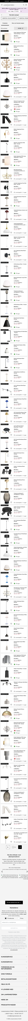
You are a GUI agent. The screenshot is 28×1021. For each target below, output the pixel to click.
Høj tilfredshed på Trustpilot (17, 1)
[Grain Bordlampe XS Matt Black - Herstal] (14, 336)
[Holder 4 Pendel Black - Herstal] (14, 824)
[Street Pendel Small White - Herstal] (14, 646)
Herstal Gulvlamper (9, 18)
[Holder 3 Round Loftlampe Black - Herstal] (14, 511)
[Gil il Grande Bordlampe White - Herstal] (14, 619)
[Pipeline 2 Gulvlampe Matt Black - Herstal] (14, 147)
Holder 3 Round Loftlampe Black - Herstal (19, 507)
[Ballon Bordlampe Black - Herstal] (14, 363)
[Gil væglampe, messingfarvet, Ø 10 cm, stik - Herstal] (14, 837)
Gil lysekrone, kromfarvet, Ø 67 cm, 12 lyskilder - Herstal (20, 588)
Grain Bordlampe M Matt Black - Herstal (20, 534)
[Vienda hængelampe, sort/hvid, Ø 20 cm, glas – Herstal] (14, 552)
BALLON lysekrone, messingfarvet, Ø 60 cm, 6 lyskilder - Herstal (19, 170)
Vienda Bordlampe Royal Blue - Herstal (20, 399)
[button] (11, 41)
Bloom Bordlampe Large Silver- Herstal (20, 278)
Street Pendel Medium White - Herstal (20, 696)
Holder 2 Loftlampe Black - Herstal (19, 467)
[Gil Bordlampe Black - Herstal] (14, 269)
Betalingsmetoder (9, 979)
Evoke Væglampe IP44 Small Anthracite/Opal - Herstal (20, 33)
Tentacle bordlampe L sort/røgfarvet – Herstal (19, 291)
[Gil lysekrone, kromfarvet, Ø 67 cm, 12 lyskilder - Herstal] (14, 592)
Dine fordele (6, 974)
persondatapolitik (14, 949)
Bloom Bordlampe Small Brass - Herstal (20, 561)
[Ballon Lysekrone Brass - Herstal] (14, 50)
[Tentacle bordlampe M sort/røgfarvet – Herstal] (14, 498)
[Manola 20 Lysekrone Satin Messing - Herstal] (14, 64)
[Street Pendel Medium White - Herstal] (14, 700)
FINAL (13, 11)
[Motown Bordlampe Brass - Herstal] (14, 484)
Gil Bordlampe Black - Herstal (20, 264)
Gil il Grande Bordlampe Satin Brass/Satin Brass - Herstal (20, 413)
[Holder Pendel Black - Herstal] (14, 673)
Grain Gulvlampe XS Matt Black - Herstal (20, 779)
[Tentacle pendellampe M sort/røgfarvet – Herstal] (14, 797)
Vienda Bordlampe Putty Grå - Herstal (20, 197)
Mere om (4, 1000)
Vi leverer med (7, 989)
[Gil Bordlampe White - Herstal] (14, 309)
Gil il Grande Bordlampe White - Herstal (20, 615)
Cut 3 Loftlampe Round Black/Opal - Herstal (18, 426)
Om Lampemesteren (9, 994)
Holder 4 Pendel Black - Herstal (20, 819)
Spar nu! (16, 9)
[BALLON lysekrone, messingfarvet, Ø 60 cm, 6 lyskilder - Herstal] (14, 174)
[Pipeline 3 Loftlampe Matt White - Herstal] (14, 770)
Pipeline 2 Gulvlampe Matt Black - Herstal (19, 143)
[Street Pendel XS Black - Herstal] (14, 633)
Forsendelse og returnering (7, 968)
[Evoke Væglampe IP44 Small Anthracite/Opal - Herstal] (14, 37)
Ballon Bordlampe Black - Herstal (19, 359)
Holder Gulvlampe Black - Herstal (19, 602)
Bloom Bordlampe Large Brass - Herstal (20, 88)
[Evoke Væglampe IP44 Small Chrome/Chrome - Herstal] (14, 660)
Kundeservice (6, 957)
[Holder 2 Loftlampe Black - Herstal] (14, 471)
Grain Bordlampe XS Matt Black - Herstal (20, 332)
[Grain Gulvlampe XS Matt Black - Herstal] (14, 783)
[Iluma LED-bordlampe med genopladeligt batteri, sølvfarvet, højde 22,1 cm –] (14, 756)
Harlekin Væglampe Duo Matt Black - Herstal (20, 184)
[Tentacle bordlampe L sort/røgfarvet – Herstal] (14, 296)
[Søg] (24, 4)
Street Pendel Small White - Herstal (20, 642)
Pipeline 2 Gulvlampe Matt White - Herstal (19, 237)
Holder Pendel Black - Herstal (20, 668)
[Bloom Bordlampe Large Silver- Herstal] (14, 282)
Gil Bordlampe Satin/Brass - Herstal (19, 372)
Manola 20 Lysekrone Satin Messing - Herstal (19, 60)
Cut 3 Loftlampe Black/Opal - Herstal (20, 386)
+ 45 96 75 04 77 (18, 1013)
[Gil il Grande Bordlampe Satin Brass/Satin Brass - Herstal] (14, 417)
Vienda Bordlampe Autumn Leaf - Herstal (20, 210)
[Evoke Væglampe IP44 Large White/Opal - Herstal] (14, 161)
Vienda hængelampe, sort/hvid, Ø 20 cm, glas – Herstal (20, 548)
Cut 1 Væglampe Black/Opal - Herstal (20, 251)
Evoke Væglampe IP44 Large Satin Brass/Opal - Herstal (20, 738)
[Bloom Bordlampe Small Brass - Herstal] (14, 565)
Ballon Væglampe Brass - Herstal (19, 130)
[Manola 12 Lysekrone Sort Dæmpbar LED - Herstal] (14, 106)
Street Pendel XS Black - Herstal (19, 629)
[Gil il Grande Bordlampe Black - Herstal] (14, 444)
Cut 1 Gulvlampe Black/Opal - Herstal (20, 521)
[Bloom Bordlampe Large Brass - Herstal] (14, 92)
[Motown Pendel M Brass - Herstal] (14, 714)
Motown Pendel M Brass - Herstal (19, 709)
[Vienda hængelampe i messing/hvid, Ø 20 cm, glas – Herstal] (14, 228)
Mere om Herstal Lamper (18, 23)
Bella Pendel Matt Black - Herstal (19, 318)
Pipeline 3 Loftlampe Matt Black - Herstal (20, 683)
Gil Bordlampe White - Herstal (20, 304)
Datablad (18, 67)
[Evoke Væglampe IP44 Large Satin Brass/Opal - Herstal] (14, 742)
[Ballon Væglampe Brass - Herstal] (14, 134)
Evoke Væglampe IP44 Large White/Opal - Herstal (20, 157)
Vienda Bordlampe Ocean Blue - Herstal (20, 575)
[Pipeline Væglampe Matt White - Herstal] (14, 810)
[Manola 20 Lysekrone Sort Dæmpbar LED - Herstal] (14, 728)
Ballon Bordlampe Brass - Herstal (19, 453)
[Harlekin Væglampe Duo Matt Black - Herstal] (14, 188)
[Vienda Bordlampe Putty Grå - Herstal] (14, 201)
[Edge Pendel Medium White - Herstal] (14, 349)
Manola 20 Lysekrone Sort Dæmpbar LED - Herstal (19, 723)
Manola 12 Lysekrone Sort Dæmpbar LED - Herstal (19, 101)
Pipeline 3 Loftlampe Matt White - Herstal (19, 766)
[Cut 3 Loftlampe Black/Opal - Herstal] (14, 390)
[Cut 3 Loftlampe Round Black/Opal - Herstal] (14, 430)
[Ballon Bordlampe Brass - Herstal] (14, 457)
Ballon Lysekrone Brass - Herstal (19, 46)
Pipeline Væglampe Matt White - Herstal (20, 806)
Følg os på (5, 984)
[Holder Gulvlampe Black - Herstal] (14, 606)
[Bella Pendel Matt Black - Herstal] (14, 323)
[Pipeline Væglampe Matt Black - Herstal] (14, 120)
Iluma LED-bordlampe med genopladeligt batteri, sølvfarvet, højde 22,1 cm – (19, 751)
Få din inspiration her (13, 902)
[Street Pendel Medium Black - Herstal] (14, 79)
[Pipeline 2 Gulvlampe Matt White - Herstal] (14, 242)
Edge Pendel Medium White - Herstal (20, 345)
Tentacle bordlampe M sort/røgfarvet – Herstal (19, 494)
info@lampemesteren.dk (14, 1016)
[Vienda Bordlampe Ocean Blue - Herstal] (14, 579)
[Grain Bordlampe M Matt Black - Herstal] (14, 538)
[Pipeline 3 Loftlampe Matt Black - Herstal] (14, 687)
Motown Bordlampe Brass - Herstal (19, 480)
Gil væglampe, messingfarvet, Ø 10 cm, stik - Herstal (20, 833)
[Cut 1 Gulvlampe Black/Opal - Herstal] (14, 525)
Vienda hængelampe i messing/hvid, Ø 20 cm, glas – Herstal (20, 224)
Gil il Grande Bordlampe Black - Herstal (20, 440)
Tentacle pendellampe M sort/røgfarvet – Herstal (19, 793)
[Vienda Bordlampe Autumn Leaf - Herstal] (14, 215)
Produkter (5, 23)
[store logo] (9, 4)
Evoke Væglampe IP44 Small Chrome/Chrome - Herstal (20, 656)
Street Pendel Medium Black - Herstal (20, 74)
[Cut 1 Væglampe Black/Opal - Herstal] (14, 255)
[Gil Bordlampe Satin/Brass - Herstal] (14, 376)
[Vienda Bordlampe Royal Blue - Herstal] (14, 403)
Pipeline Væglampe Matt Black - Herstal (20, 116)
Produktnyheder (8, 1005)
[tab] (14, 956)
